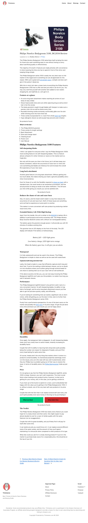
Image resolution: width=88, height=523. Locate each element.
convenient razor (45, 80)
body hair (58, 116)
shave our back (58, 182)
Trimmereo (11, 3)
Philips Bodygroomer (52, 364)
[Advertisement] (44, 17)
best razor (39, 304)
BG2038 (54, 215)
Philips (43, 57)
